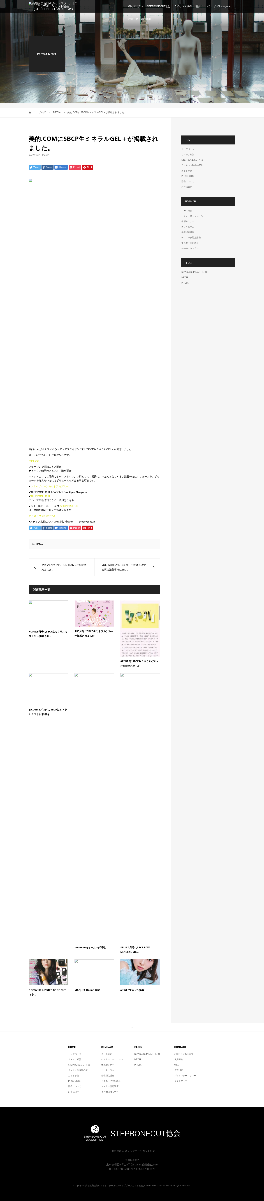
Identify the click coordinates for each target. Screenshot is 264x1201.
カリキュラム (187, 227)
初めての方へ (135, 6)
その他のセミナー (190, 248)
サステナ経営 (187, 154)
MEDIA (45, 155)
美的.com (34, 460)
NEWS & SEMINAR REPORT (195, 272)
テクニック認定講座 (191, 237)
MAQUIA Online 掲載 (87, 990)
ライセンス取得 (183, 6)
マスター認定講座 (190, 243)
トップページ (187, 149)
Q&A (176, 1065)
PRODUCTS (187, 176)
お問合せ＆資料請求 (139, 18)
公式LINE (178, 1070)
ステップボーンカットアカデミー (50, 486)
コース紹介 (186, 210)
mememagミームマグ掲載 (90, 947)
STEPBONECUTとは (159, 6)
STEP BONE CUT (40, 496)
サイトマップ (180, 1081)
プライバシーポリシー (185, 1075)
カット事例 (186, 170)
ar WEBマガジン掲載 (132, 990)
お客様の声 (186, 187)
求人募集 (178, 1059)
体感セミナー (187, 221)
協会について (202, 6)
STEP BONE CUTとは (192, 160)
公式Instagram (222, 6)
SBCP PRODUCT (70, 506)
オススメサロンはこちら (42, 515)
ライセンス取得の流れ (192, 165)
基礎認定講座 (187, 232)
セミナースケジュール (192, 216)
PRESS (185, 283)
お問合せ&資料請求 (183, 1054)
